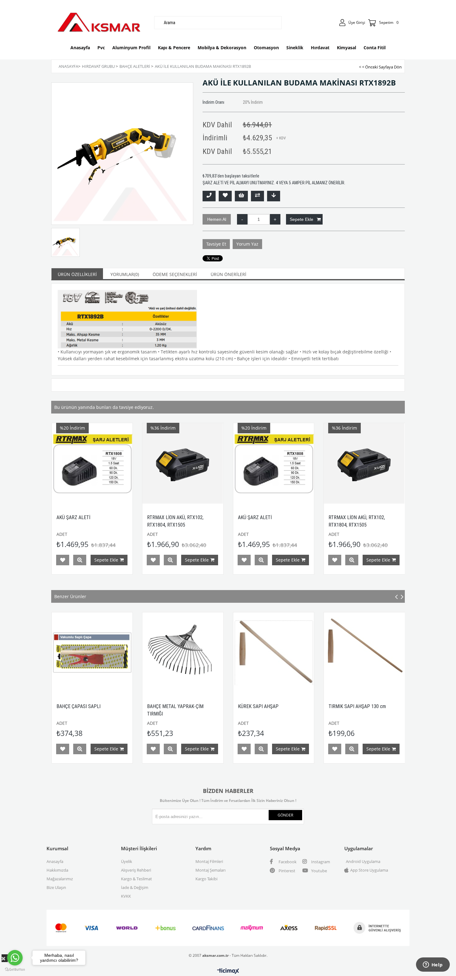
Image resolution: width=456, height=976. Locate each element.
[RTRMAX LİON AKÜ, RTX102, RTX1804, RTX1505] (116, 463)
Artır (275, 219)
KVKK (126, 896)
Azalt (242, 219)
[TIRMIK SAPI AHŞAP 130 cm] (281, 652)
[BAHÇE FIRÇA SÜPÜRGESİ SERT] (371, 652)
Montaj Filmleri (209, 861)
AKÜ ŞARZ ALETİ (188, 517)
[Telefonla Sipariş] (209, 196)
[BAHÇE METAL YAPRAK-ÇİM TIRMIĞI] (99, 652)
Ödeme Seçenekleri (175, 274)
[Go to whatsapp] (15, 957)
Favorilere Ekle (87, 560)
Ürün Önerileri (228, 274)
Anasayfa (55, 861)
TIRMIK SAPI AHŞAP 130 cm (274, 706)
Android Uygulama (363, 861)
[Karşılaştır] (257, 196)
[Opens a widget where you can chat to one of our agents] (433, 965)
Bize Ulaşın (56, 887)
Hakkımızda (57, 870)
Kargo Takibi (206, 879)
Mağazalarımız (60, 879)
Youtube (318, 870)
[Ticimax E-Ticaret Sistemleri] (228, 971)
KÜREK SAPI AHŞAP (174, 706)
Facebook (287, 861)
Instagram (320, 861)
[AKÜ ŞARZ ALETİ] (207, 463)
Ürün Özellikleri (77, 274)
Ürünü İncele (104, 560)
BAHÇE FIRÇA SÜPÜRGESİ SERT (368, 706)
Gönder (285, 815)
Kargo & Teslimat (136, 879)
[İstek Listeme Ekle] (241, 196)
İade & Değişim (134, 887)
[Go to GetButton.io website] (15, 970)
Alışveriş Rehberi (136, 870)
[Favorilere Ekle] (225, 196)
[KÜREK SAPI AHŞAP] (190, 652)
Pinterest (286, 870)
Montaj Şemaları (210, 870)
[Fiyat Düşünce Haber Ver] (273, 196)
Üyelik (126, 861)
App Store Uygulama (369, 870)
